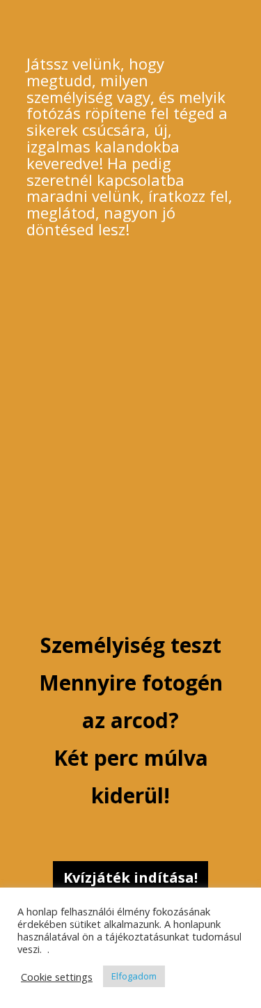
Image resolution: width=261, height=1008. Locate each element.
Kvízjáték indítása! (130, 877)
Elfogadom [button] (134, 976)
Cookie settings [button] (57, 976)
